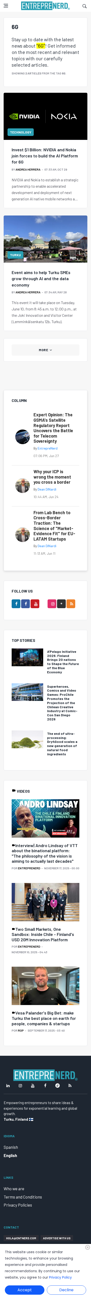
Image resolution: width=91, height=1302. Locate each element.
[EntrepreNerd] (45, 5)
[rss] (70, 603)
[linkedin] (16, 603)
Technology (20, 132)
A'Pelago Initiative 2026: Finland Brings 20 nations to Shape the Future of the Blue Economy (63, 661)
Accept (24, 1290)
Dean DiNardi (47, 489)
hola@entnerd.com (21, 1238)
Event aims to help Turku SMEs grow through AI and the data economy (41, 278)
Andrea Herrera (28, 169)
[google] (61, 603)
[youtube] (35, 603)
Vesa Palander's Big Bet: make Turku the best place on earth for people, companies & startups (44, 1018)
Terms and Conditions (23, 1196)
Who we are (14, 1188)
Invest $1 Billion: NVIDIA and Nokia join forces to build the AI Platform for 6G (45, 155)
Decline (66, 1290)
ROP (21, 1030)
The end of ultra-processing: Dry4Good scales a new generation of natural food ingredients (62, 743)
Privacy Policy (60, 1277)
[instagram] (52, 603)
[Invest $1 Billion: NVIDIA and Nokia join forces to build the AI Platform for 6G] (45, 116)
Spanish (11, 1147)
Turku (15, 255)
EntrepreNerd (48, 448)
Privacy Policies (18, 1204)
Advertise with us (57, 1238)
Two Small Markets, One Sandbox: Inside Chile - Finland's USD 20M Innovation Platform (43, 934)
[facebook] (25, 603)
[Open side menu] (6, 5)
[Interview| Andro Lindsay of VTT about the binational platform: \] (45, 818)
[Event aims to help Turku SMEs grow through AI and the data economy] (45, 239)
